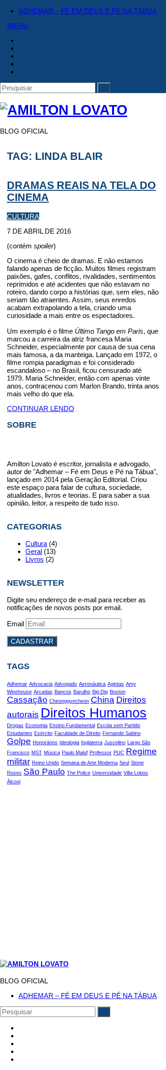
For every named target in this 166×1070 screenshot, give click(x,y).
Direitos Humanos (94, 712)
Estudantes (19, 733)
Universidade (107, 773)
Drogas (15, 725)
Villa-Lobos (136, 773)
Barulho (81, 691)
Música (52, 752)
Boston (117, 691)
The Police (78, 773)
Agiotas (115, 684)
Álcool (13, 781)
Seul (124, 762)
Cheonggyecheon (69, 701)
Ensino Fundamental (72, 725)
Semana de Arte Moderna (89, 762)
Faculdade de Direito (77, 733)
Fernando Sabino (121, 733)
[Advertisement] (83, 868)
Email (16, 624)
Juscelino (114, 742)
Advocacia (41, 684)
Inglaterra (91, 742)
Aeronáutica (92, 684)
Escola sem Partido (118, 725)
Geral (33, 551)
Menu (17, 25)
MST (36, 752)
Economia (36, 725)
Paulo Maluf (75, 752)
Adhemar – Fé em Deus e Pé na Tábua (87, 11)
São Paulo (44, 771)
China (102, 700)
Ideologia (69, 742)
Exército (43, 733)
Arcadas (43, 691)
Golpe (19, 741)
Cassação (27, 700)
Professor (100, 752)
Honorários (45, 742)
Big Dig (100, 691)
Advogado (65, 684)
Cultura (23, 216)
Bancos (62, 691)
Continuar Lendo (40, 408)
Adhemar (17, 684)
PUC (118, 752)
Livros (34, 559)
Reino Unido (45, 762)
